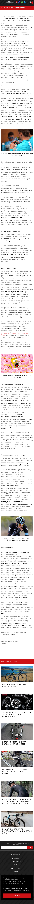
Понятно (17, 895)
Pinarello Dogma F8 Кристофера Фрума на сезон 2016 (17, 831)
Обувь (15, 865)
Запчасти (15, 858)
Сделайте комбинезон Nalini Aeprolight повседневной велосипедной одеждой (17, 802)
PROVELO (10, 2)
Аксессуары (15, 868)
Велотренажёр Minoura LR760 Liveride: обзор (14, 743)
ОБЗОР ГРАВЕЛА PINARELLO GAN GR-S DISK (15, 686)
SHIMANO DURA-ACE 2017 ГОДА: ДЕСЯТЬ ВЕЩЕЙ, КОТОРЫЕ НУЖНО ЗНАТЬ (17, 715)
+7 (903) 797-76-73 (27, 5)
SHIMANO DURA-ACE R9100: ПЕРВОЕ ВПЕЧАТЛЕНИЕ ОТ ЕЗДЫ (15, 772)
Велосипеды (15, 855)
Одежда (16, 862)
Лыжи (16, 872)
